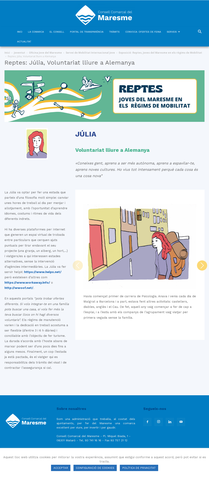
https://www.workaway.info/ (27, 282)
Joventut (19, 52)
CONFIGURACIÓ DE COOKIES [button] (95, 467)
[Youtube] (181, 422)
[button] (200, 32)
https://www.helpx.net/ (42, 272)
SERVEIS (172, 31)
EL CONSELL (57, 31)
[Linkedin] (170, 422)
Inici (7, 52)
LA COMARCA (36, 31)
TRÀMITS (114, 31)
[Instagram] (159, 422)
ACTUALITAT (24, 41)
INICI (19, 31)
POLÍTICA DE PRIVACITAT (139, 467)
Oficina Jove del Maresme (45, 52)
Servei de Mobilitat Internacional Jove (90, 52)
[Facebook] (147, 422)
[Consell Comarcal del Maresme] (104, 13)
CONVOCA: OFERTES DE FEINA (143, 31)
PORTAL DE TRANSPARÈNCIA (86, 31)
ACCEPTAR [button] (60, 467)
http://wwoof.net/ (18, 288)
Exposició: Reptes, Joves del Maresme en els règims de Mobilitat (160, 52)
